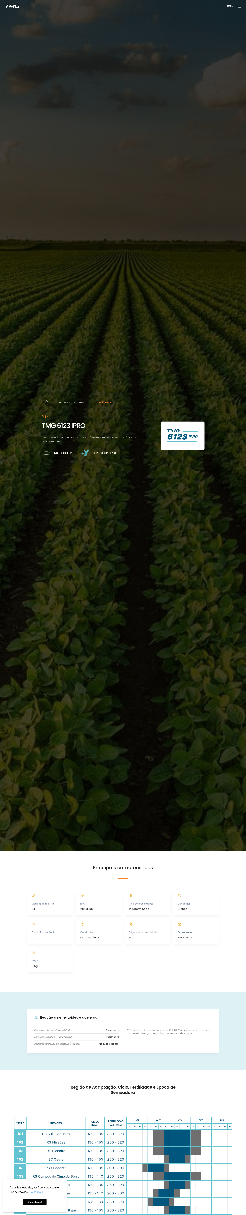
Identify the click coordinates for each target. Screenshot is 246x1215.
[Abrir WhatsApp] (238, 1206)
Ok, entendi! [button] (35, 1202)
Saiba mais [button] (36, 1192)
